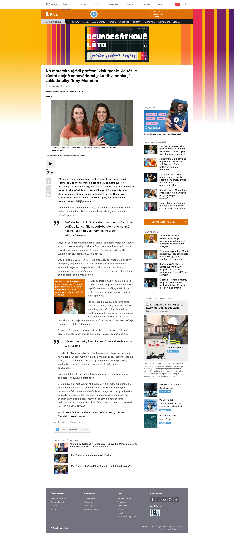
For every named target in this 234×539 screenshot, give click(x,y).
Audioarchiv (158, 14)
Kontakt (120, 513)
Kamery (156, 16)
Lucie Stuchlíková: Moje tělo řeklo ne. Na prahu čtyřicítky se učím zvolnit (172, 206)
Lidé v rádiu (122, 506)
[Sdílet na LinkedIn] (48, 194)
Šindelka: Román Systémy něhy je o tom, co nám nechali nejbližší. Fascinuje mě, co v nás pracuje (173, 283)
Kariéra (120, 509)
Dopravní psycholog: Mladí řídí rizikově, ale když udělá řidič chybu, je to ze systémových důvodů (173, 255)
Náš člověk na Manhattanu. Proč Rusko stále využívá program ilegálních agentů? (173, 194)
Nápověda (121, 502)
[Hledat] (185, 4)
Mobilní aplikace (91, 509)
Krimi (161, 114)
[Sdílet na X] (48, 188)
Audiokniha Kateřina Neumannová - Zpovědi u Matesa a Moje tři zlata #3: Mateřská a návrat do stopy (103, 445)
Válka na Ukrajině (58, 498)
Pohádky (149, 119)
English (180, 527)
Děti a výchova (54, 21)
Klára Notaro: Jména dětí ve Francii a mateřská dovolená (100, 466)
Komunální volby (58, 502)
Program (97, 4)
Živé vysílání (151, 123)
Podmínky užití (169, 527)
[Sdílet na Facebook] (48, 181)
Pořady (85, 21)
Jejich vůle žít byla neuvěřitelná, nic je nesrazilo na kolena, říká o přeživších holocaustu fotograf (172, 241)
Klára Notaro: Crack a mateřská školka (90, 455)
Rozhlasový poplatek (126, 516)
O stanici (124, 21)
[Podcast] (48, 173)
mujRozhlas (114, 4)
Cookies (144, 527)
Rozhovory (149, 21)
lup (79, 422)
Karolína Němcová (107, 148)
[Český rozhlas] (56, 4)
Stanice (130, 4)
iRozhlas (82, 4)
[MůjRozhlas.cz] (50, 97)
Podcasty (88, 506)
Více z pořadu (152, 232)
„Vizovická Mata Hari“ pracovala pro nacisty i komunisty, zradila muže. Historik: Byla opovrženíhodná (173, 179)
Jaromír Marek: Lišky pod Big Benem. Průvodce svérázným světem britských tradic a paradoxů (172, 164)
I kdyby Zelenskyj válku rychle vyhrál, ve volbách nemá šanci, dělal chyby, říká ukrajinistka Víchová (172, 150)
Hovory (68, 86)
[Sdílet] (52, 173)
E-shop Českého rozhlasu (159, 298)
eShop (53, 509)
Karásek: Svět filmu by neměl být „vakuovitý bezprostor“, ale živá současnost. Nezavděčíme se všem (173, 269)
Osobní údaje (155, 527)
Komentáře (164, 21)
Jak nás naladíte (124, 498)
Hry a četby (150, 114)
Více (176, 21)
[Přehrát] (50, 164)
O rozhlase (145, 4)
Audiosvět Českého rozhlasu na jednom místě (162, 134)
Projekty (136, 21)
